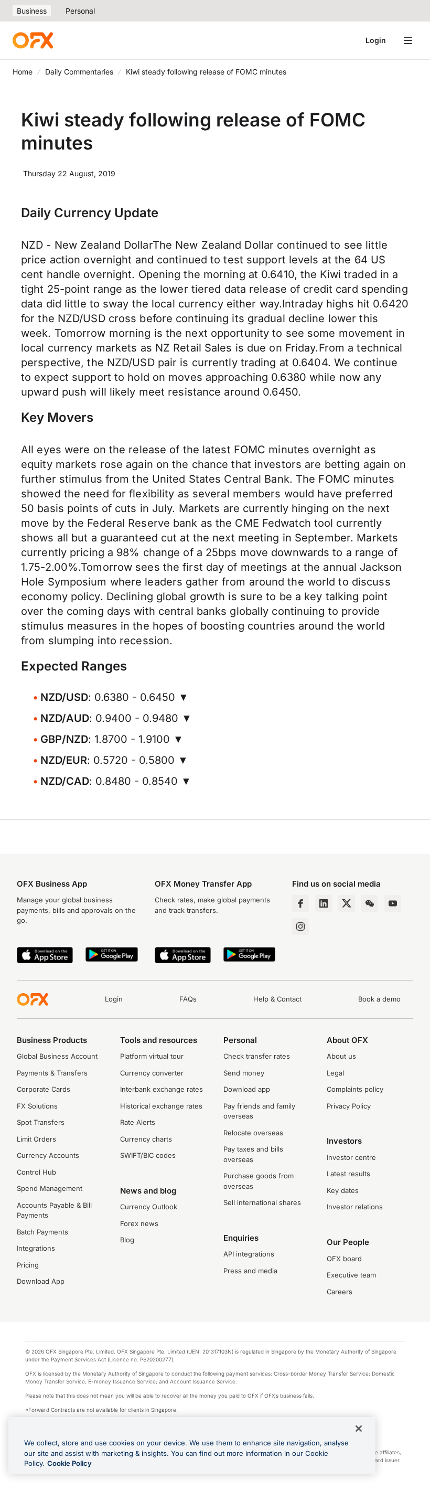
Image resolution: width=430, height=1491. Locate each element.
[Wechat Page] (369, 903)
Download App (40, 1281)
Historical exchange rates (161, 1106)
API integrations (248, 1254)
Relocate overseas (253, 1132)
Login (376, 40)
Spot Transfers (40, 1122)
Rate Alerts (137, 1122)
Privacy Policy (349, 1106)
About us (341, 1056)
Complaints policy (355, 1089)
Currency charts (146, 1139)
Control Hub (36, 1172)
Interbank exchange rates (161, 1089)
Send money (243, 1073)
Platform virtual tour (152, 1056)
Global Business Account (57, 1056)
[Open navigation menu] (408, 40)
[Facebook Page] (300, 903)
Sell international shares (262, 1202)
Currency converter (152, 1073)
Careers (339, 1291)
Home (23, 71)
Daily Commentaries (79, 71)
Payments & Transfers (52, 1073)
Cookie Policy (69, 1463)
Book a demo (379, 999)
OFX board (344, 1258)
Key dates (343, 1190)
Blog (127, 1240)
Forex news (139, 1223)
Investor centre (351, 1157)
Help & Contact (277, 999)
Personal (80, 10)
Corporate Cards (43, 1089)
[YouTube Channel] (392, 903)
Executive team (351, 1275)
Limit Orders (36, 1139)
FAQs (188, 999)
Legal (335, 1073)
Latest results (348, 1173)
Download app (246, 1089)
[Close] (358, 1428)
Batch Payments (42, 1232)
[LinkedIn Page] (323, 903)
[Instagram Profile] (300, 926)
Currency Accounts (48, 1155)
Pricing (28, 1265)
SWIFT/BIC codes (148, 1155)
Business (32, 10)
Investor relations (355, 1206)
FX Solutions (37, 1106)
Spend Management (49, 1188)
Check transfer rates (256, 1056)
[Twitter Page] (346, 903)
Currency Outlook (148, 1206)
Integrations (36, 1248)
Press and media (250, 1270)
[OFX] (33, 40)
